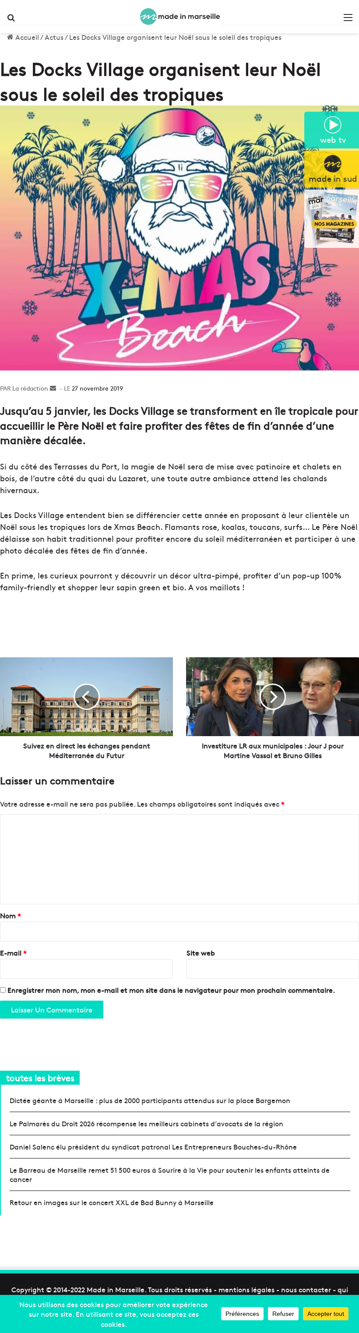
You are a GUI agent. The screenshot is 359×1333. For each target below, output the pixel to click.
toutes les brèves (40, 1077)
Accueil (26, 37)
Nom (10, 915)
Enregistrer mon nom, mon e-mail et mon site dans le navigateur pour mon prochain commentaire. (171, 989)
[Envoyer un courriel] (53, 388)
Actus (54, 37)
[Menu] (348, 20)
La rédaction (30, 388)
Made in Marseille (115, 1289)
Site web (201, 952)
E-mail (13, 952)
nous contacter (306, 1289)
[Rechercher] (11, 20)
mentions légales (246, 1289)
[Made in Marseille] (179, 16)
